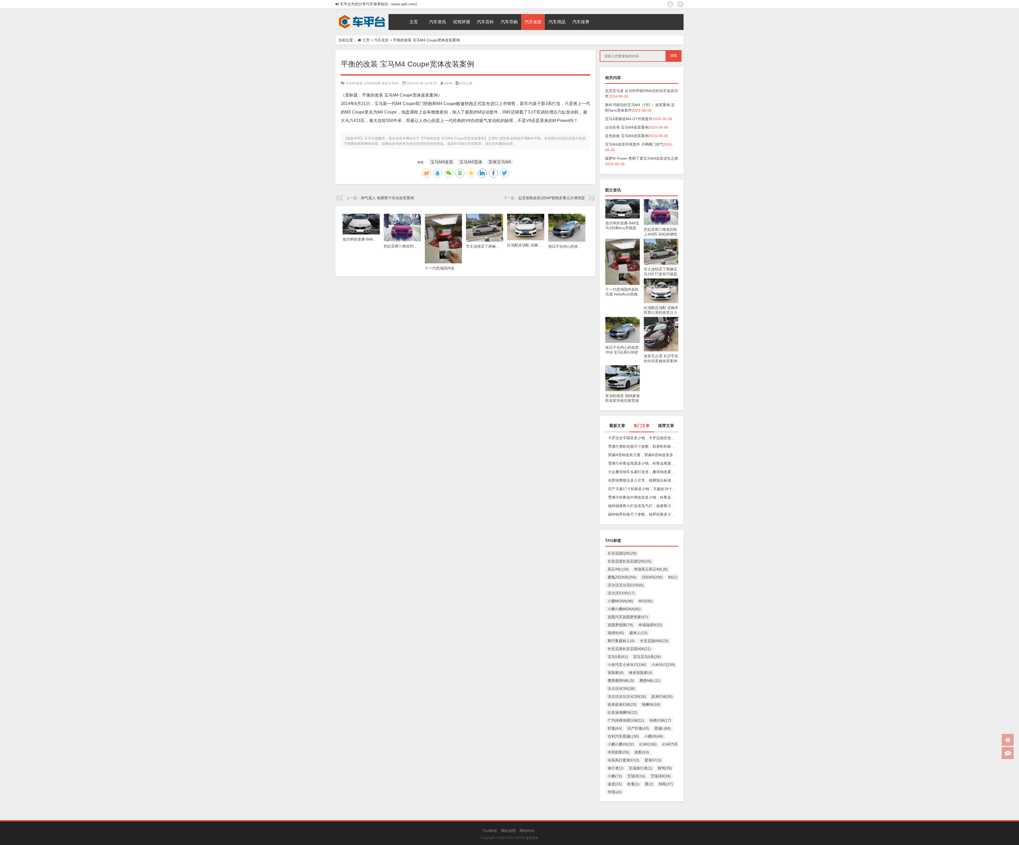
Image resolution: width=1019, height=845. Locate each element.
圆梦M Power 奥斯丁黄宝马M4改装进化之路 (641, 158)
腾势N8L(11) (650, 680)
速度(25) (615, 784)
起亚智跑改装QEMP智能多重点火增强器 (551, 198)
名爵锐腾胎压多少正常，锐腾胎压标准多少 (643, 480)
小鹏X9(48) (653, 736)
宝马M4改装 (354, 83)
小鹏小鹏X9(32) (621, 744)
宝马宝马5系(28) (647, 657)
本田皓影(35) (618, 752)
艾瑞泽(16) (636, 776)
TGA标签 (489, 831)
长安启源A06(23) (654, 641)
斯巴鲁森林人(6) (621, 641)
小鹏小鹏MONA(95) (624, 609)
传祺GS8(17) (660, 720)
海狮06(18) (651, 704)
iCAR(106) (648, 744)
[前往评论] (1008, 753)
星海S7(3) (653, 760)
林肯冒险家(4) (640, 672)
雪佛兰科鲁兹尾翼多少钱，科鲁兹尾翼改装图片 (643, 463)
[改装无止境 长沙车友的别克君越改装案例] (661, 319)
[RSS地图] (680, 4)
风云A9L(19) (618, 569)
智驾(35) (665, 768)
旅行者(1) (616, 768)
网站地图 (508, 831)
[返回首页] (1008, 740)
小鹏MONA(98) (620, 601)
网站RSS (527, 831)
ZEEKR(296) (652, 577)
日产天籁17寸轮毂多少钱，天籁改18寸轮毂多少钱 (643, 489)
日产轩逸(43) (638, 728)
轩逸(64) (615, 728)
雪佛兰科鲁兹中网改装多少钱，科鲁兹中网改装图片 (643, 497)
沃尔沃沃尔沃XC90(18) (627, 696)
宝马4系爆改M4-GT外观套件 (629, 119)
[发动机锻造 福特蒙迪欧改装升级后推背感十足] (622, 368)
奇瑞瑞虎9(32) (650, 625)
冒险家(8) (616, 672)
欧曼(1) (633, 784)
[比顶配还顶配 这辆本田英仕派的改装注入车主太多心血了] (661, 281)
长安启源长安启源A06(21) (629, 649)
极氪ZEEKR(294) (622, 577)
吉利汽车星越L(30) (623, 736)
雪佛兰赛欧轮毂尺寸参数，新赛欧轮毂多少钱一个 (643, 446)
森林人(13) (638, 633)
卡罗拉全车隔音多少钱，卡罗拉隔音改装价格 (643, 438)
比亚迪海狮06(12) (622, 712)
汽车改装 (381, 40)
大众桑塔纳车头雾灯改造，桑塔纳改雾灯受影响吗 (643, 472)
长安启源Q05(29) (622, 553)
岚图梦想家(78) (620, 625)
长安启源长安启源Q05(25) (629, 561)
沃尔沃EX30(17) (621, 593)
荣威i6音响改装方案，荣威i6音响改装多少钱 (643, 455)
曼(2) (649, 784)
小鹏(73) (615, 776)
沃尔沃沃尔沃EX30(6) (626, 585)
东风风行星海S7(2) (623, 760)
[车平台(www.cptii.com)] (361, 16)
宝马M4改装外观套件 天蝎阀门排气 (634, 144)
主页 (366, 40)
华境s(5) (615, 792)
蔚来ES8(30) (662, 696)
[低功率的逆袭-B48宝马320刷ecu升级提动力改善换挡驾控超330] (622, 202)
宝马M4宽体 (372, 83)
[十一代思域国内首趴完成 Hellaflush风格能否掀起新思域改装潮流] (622, 241)
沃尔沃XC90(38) (621, 688)
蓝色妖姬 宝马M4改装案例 (627, 136)
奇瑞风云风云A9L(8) (651, 569)
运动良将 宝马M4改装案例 (627, 127)
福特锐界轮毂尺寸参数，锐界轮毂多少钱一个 (643, 514)
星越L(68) (662, 728)
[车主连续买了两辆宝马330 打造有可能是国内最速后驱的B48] (661, 241)
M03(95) (645, 601)
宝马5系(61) (618, 657)
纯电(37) (666, 784)
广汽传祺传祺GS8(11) (626, 720)
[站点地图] (670, 4)
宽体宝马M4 (390, 83)
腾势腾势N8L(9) (621, 680)
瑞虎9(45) (616, 633)
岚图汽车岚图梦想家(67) (628, 617)
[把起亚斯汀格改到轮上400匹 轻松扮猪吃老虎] (661, 202)
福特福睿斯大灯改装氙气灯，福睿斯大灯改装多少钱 (643, 506)
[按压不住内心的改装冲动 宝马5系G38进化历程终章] (622, 319)
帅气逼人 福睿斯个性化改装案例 (387, 198)
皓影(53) (642, 752)
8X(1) (672, 577)
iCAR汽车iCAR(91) (677, 744)
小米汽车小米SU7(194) (627, 665)
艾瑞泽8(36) (661, 776)
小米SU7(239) (663, 665)
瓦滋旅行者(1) (640, 768)
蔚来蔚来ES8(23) (622, 704)
